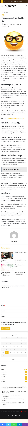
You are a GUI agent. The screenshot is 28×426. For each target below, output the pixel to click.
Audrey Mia (14, 241)
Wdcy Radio (4, 260)
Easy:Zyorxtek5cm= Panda (20, 272)
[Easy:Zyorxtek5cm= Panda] (21, 267)
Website (3, 316)
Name (3, 305)
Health (3, 376)
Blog (7, 12)
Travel (3, 381)
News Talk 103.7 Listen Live (20, 260)
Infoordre (4, 371)
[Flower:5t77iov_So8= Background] (7, 267)
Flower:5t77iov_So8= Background (5, 273)
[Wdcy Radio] (7, 255)
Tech (3, 379)
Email (3, 311)
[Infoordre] (10, 6)
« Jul (13, 359)
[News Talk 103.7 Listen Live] (21, 255)
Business (4, 374)
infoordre (24, 411)
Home (4, 12)
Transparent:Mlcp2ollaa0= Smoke (15, 118)
